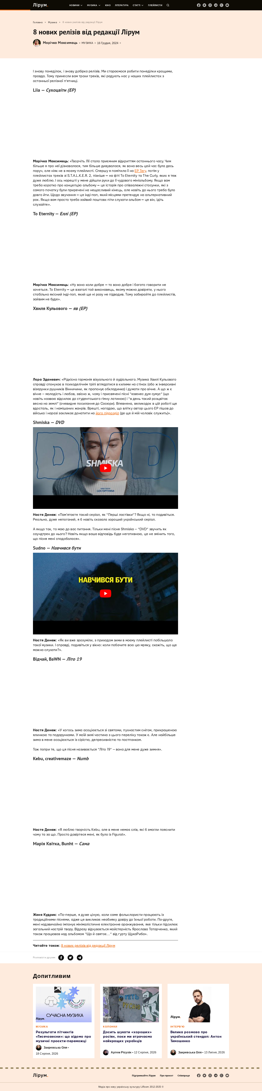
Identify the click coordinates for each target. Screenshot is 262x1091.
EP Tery (140, 171)
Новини (74, 5)
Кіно (108, 5)
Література (122, 5)
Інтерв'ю (177, 1026)
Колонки (110, 1026)
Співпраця (184, 1075)
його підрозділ (107, 413)
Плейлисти (155, 5)
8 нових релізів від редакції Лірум (88, 945)
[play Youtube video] (105, 468)
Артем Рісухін (121, 1052)
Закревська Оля (55, 1047)
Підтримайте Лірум (144, 1075)
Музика (92, 5)
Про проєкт (166, 1075)
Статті (136, 5)
